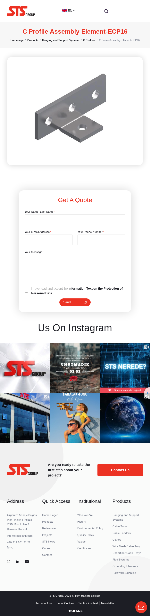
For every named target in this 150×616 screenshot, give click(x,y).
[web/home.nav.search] (106, 10)
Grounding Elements (125, 566)
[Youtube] (27, 561)
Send (67, 302)
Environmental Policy (90, 528)
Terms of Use (44, 603)
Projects (47, 534)
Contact (47, 554)
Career (46, 548)
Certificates (84, 548)
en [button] (70, 10)
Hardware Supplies (124, 572)
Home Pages (50, 515)
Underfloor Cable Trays (126, 552)
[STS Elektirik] (21, 11)
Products (47, 521)
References (49, 528)
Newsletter (107, 603)
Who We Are (85, 515)
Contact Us (120, 470)
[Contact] (141, 607)
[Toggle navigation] (140, 11)
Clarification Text (88, 603)
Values (81, 541)
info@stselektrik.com (20, 535)
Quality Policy (85, 534)
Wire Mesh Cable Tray (126, 546)
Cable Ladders (121, 533)
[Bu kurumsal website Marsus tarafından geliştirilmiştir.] (75, 610)
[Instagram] (8, 561)
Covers (116, 539)
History (81, 521)
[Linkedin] (17, 561)
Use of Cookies (64, 603)
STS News (48, 541)
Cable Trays (119, 526)
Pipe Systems (120, 559)
